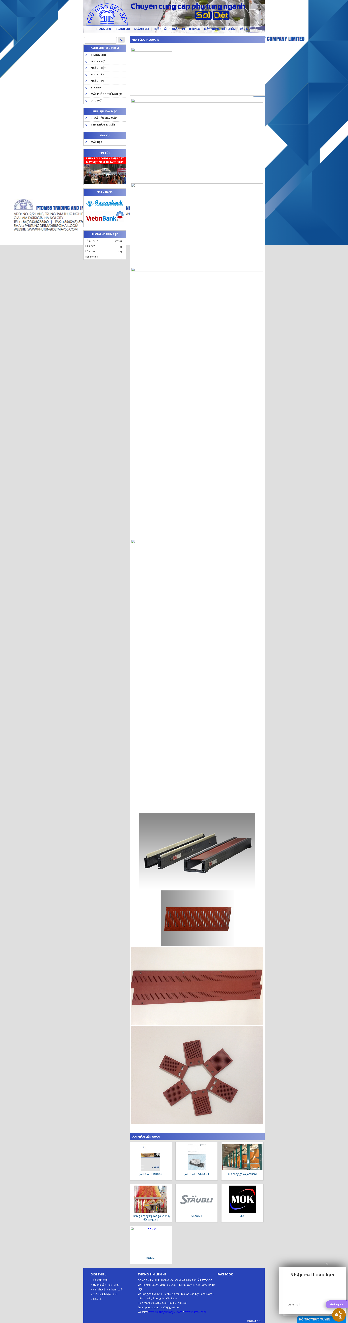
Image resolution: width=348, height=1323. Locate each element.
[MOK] (242, 1199)
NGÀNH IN (97, 81)
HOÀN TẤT (98, 74)
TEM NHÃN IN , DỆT (103, 124)
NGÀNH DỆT (98, 68)
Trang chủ (98, 55)
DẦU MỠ (96, 100)
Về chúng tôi (100, 1279)
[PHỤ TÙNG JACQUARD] (151, 50)
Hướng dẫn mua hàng (106, 1284)
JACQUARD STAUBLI (197, 1174)
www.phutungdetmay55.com (165, 1312)
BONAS (150, 1258)
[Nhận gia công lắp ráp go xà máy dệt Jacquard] (151, 1199)
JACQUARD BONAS (150, 1174)
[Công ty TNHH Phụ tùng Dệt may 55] (174, 16)
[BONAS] (151, 1241)
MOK (242, 1216)
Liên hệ (97, 1299)
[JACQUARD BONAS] (151, 1157)
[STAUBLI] (197, 1199)
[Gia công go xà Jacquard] (242, 1157)
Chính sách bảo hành (105, 1294)
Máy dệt (96, 142)
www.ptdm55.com (195, 1312)
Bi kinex (96, 87)
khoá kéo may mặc (104, 118)
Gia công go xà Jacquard (242, 1174)
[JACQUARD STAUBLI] (197, 1157)
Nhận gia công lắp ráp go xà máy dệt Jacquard (150, 1217)
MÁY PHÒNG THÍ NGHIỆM (106, 94)
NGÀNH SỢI (98, 61)
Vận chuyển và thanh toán (108, 1289)
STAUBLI (196, 1216)
